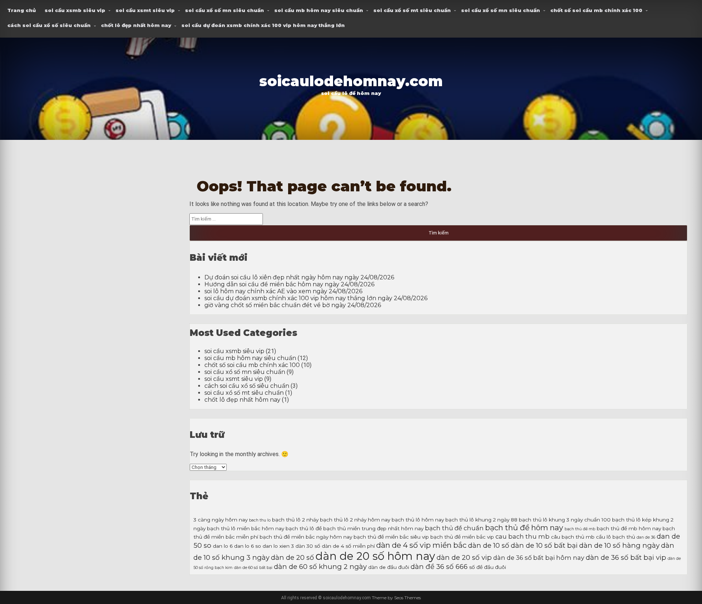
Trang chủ (21, 10)
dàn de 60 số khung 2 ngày (320, 566)
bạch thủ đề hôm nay (524, 527)
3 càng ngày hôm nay (220, 520)
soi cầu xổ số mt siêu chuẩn (412, 10)
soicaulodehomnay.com (351, 81)
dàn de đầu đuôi (388, 567)
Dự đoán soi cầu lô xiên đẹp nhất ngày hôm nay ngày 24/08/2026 (299, 277)
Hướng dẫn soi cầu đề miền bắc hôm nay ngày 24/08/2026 (289, 284)
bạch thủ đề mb (580, 529)
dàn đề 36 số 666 (439, 566)
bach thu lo (260, 520)
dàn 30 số (307, 546)
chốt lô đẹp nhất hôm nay (136, 25)
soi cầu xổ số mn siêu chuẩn (224, 10)
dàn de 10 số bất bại (544, 545)
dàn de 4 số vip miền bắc (421, 545)
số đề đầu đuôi (487, 567)
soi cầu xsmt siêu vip (145, 10)
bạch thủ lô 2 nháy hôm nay (355, 520)
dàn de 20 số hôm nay (375, 556)
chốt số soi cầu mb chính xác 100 (596, 10)
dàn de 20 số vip (464, 557)
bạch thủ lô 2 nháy (295, 520)
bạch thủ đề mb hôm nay (629, 528)
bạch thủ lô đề (304, 528)
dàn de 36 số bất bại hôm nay (538, 557)
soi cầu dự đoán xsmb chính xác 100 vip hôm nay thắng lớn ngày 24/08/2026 (315, 298)
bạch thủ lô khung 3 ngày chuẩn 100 (565, 520)
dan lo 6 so (247, 546)
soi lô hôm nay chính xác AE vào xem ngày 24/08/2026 (283, 291)
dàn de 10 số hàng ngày (619, 545)
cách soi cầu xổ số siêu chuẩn (49, 25)
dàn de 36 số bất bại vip (626, 557)
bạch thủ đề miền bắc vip (462, 537)
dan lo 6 (223, 546)
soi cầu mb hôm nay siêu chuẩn (318, 10)
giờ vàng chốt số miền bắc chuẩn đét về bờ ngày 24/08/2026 (292, 305)
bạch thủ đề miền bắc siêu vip (391, 537)
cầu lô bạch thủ (615, 537)
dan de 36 (646, 537)
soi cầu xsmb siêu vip (75, 10)
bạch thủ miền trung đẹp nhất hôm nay (373, 528)
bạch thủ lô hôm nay (418, 520)
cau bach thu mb (522, 536)
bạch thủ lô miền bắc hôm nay (245, 528)
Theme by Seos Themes (396, 597)
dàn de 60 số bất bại (253, 567)
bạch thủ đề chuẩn (454, 528)
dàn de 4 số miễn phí (348, 546)
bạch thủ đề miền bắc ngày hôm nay (306, 537)
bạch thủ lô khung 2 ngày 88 (481, 520)
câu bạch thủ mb (573, 537)
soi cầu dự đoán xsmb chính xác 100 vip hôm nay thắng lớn (263, 25)
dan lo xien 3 (278, 546)
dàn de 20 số (292, 557)
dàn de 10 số (488, 545)
